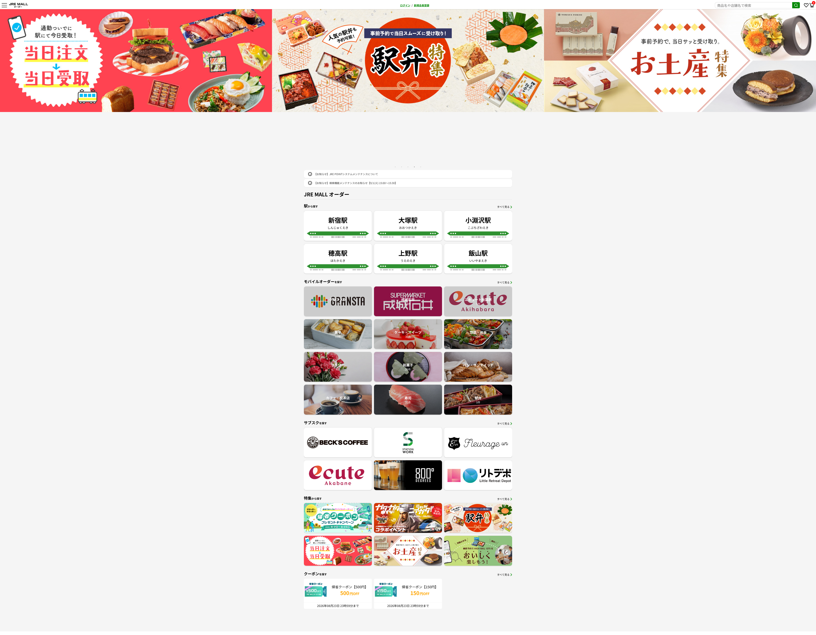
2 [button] (402, 167)
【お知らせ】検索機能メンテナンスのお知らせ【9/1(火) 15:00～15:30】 (355, 183)
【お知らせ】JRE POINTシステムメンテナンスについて (346, 174)
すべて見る (503, 206)
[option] (136, 60)
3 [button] (408, 167)
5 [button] (421, 167)
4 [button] (414, 167)
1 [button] (395, 167)
